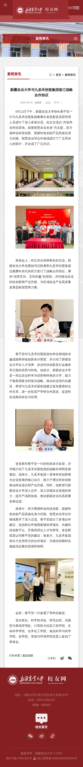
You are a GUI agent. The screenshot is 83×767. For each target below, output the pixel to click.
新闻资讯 (70, 74)
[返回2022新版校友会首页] (43, 10)
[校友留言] (41, 715)
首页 (58, 74)
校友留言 (41, 727)
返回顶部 (27, 655)
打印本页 (14, 655)
